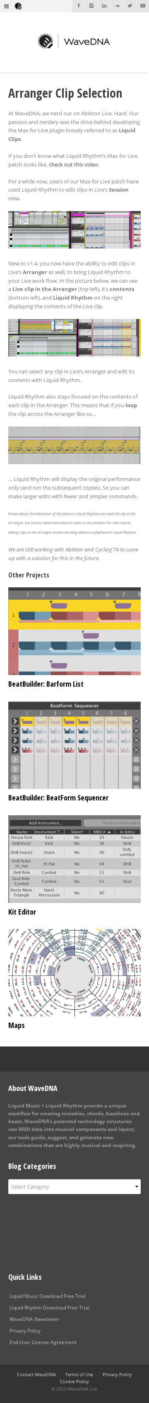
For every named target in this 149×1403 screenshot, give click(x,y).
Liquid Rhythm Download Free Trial (49, 1307)
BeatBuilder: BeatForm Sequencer (58, 797)
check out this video (73, 164)
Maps (16, 1025)
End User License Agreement (43, 1342)
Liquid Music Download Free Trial (48, 1296)
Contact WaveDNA (36, 1374)
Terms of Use (79, 1374)
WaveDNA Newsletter (35, 1319)
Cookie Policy (74, 1381)
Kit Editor (22, 912)
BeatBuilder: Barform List (46, 684)
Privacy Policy (25, 1330)
